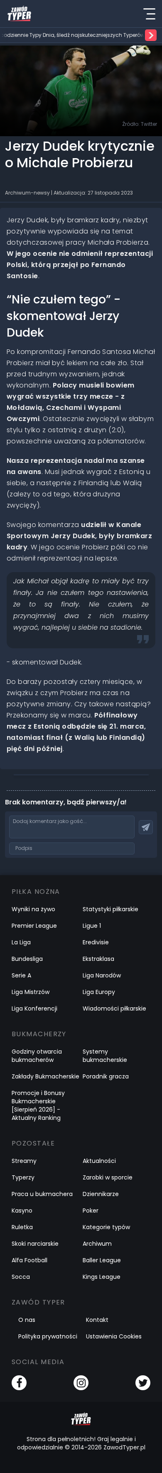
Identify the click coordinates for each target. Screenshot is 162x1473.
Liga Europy (99, 992)
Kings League (101, 1277)
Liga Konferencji (34, 1008)
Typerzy (23, 1177)
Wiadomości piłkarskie (114, 1008)
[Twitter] (142, 1382)
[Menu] (149, 13)
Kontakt (97, 1320)
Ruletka (22, 1227)
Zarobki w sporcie (108, 1177)
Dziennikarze (101, 1194)
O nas (26, 1320)
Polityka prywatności (47, 1336)
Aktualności (99, 1161)
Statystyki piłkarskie (110, 909)
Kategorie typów (106, 1227)
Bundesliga (27, 959)
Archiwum (97, 1244)
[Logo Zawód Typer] (19, 13)
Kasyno (22, 1210)
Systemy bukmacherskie (105, 1055)
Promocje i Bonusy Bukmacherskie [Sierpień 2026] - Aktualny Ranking (38, 1105)
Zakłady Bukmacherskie (45, 1076)
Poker (90, 1210)
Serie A (21, 975)
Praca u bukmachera (42, 1194)
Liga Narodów (102, 975)
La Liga (21, 942)
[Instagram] (81, 1382)
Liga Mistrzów (30, 992)
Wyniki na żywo (33, 909)
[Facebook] (19, 1382)
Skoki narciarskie (35, 1244)
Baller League (102, 1260)
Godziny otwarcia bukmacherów (37, 1055)
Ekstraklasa (98, 959)
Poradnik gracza (106, 1076)
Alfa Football (29, 1260)
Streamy (24, 1161)
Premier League (34, 926)
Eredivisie (96, 942)
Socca (21, 1277)
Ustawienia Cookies (114, 1336)
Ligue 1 (92, 926)
